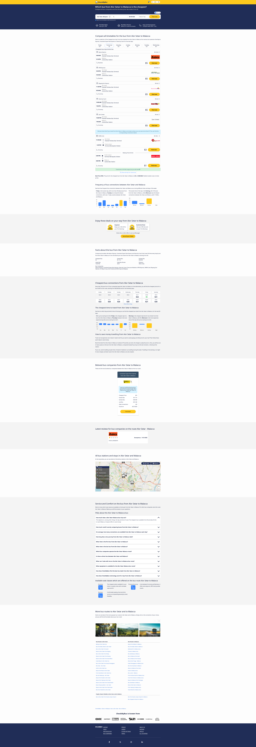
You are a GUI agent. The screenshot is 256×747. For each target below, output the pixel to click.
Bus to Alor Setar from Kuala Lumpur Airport (106, 697)
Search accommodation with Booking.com (106, 20)
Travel (123, 733)
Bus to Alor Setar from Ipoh (102, 649)
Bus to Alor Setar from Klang (102, 653)
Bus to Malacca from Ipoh (134, 656)
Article (142, 731)
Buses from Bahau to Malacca (134, 644)
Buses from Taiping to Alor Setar (103, 680)
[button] (132, 482)
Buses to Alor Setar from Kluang (103, 656)
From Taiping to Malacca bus (134, 687)
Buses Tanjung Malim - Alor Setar (103, 685)
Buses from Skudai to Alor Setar (103, 677)
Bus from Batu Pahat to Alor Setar (103, 646)
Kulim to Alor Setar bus (101, 668)
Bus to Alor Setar (114, 708)
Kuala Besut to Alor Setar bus (102, 661)
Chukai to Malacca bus (133, 651)
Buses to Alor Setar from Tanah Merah (104, 682)
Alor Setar (146, 463)
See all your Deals (128, 236)
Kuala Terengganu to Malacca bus (135, 663)
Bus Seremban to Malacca (134, 682)
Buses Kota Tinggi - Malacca (134, 661)
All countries (144, 733)
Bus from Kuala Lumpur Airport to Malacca (137, 697)
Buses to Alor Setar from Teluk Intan (104, 687)
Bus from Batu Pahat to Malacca (135, 646)
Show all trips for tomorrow (129, 172)
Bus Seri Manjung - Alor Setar (102, 675)
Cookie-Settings (126, 731)
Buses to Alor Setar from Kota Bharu (104, 658)
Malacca (156, 463)
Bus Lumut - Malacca (132, 673)
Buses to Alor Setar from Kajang (103, 651)
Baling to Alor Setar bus (101, 644)
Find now (154, 63)
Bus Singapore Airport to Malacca (135, 699)
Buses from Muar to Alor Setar (103, 670)
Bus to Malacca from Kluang (134, 658)
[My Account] (148, 2)
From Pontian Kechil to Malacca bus (136, 675)
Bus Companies (107, 733)
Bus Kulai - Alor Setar (101, 665)
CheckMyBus (98, 708)
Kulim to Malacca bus (133, 670)
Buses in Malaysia (106, 708)
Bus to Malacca (122, 708)
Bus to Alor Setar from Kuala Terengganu (105, 663)
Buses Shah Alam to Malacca (134, 685)
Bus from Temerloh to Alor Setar (103, 689)
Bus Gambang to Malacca (133, 653)
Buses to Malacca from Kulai (134, 668)
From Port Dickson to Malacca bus (136, 677)
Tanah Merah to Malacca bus (134, 689)
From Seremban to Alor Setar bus (103, 673)
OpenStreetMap (153, 490)
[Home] (101, 2)
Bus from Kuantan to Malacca (134, 665)
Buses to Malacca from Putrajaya (135, 680)
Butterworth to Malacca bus (134, 649)
